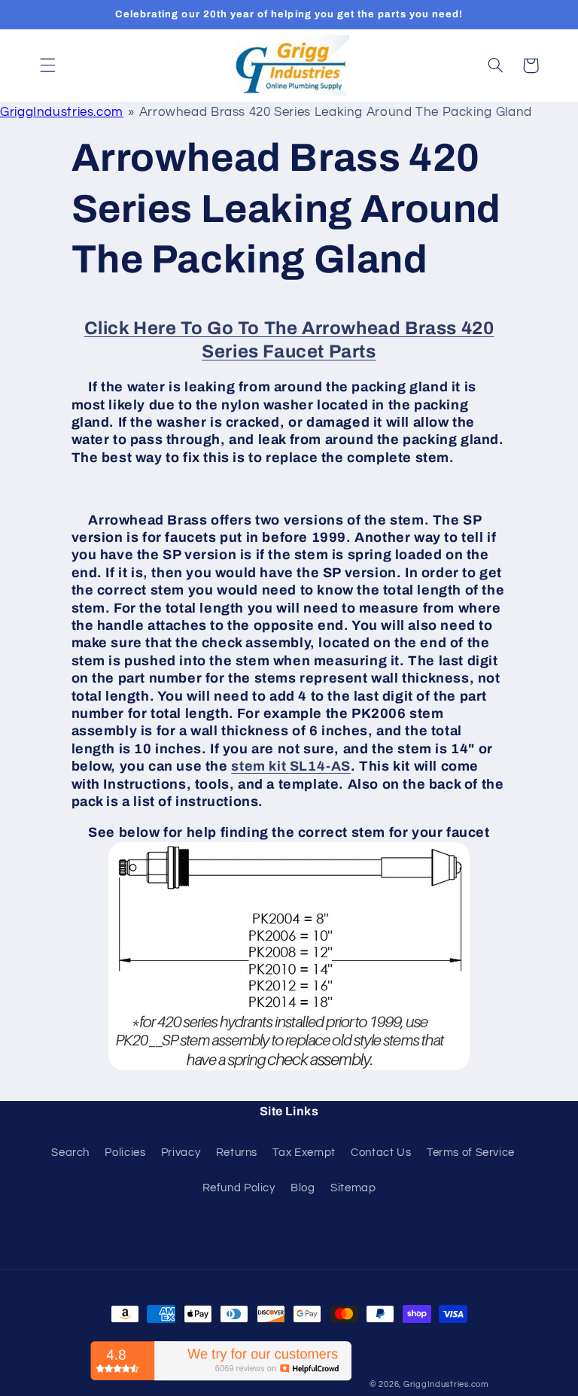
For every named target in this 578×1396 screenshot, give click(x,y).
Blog (303, 1188)
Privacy (180, 1152)
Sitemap (353, 1188)
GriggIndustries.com (61, 112)
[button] (47, 65)
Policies (125, 1152)
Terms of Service (471, 1152)
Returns (236, 1152)
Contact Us (381, 1152)
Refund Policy (238, 1188)
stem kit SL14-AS (291, 766)
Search (70, 1152)
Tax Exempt (303, 1152)
